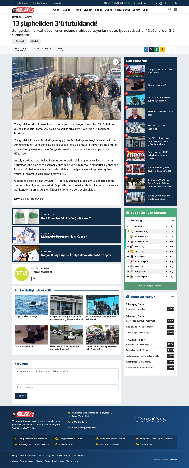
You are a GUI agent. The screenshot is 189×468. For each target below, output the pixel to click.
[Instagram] (147, 419)
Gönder (21, 396)
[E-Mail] (33, 278)
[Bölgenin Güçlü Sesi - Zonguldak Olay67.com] (23, 9)
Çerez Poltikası (79, 455)
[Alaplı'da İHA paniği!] (31, 304)
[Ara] (170, 10)
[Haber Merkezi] (22, 274)
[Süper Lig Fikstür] (172, 297)
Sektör (40, 455)
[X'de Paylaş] (151, 49)
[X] (142, 419)
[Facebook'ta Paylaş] (146, 49)
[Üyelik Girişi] (174, 3)
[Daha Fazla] (162, 49)
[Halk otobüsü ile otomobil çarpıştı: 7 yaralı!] (66, 334)
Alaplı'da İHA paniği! (26, 316)
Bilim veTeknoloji (28, 455)
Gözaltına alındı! (24, 346)
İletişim (59, 455)
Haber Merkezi (41, 271)
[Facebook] (137, 419)
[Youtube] (152, 419)
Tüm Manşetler (66, 444)
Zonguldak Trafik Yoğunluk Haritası (156, 439)
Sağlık (98, 10)
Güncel (67, 10)
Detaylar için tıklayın (150, 286)
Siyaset (88, 10)
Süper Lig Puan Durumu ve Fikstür (34, 444)
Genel (56, 10)
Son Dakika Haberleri (109, 444)
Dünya (108, 10)
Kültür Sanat (122, 10)
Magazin (49, 455)
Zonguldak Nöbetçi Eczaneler (32, 439)
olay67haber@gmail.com (84, 428)
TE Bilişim (172, 460)
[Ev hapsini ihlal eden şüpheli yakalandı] (102, 304)
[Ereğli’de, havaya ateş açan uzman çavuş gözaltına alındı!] (66, 304)
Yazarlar (58, 3)
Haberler (17, 17)
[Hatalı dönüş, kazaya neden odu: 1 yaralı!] (102, 334)
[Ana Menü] (175, 10)
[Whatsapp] (158, 419)
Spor (145, 10)
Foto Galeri (22, 3)
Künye (67, 455)
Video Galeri (41, 3)
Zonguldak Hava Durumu (71, 439)
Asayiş (77, 10)
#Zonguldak (19, 41)
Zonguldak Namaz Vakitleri (113, 439)
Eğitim (136, 10)
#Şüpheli (34, 41)
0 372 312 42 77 (79, 422)
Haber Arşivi (146, 444)
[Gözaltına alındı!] (31, 334)
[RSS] (163, 419)
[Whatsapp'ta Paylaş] (156, 49)
